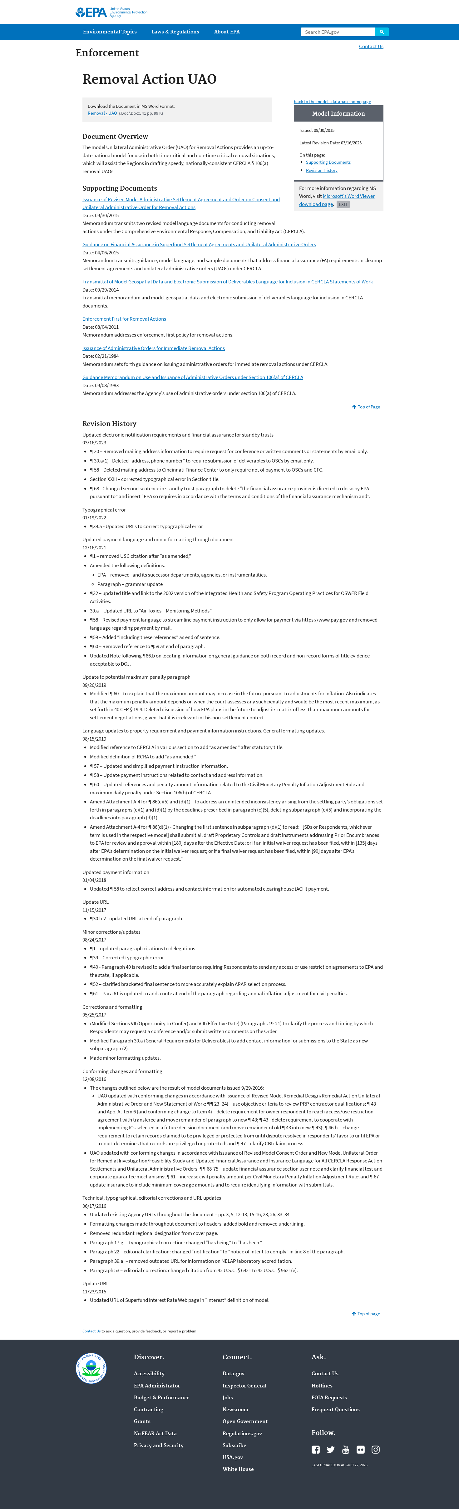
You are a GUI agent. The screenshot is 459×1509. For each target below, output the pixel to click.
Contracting (148, 1410)
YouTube (346, 1450)
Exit (343, 204)
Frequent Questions (336, 1410)
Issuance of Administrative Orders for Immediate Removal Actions (153, 348)
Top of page (369, 1314)
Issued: (306, 130)
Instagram (376, 1450)
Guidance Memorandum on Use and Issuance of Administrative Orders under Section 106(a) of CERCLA (192, 377)
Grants (142, 1422)
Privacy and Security (159, 1446)
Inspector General (244, 1386)
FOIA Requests (329, 1398)
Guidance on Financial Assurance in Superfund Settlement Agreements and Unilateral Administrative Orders (199, 244)
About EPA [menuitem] (227, 32)
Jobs (228, 1398)
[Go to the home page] (91, 12)
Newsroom (236, 1410)
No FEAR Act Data (155, 1434)
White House (238, 1469)
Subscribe (234, 1446)
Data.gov (233, 1374)
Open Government (245, 1422)
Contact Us (371, 46)
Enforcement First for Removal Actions (124, 318)
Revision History (322, 170)
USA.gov (233, 1458)
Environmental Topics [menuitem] (110, 32)
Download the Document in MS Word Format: (131, 106)
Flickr (361, 1450)
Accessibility (149, 1374)
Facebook (316, 1450)
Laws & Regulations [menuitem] (175, 32)
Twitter (331, 1450)
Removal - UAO (102, 113)
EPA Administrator (157, 1386)
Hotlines (322, 1386)
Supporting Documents (328, 162)
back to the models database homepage (332, 101)
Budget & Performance (162, 1398)
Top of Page (369, 407)
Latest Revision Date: (319, 143)
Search (382, 31)
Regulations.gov (242, 1434)
